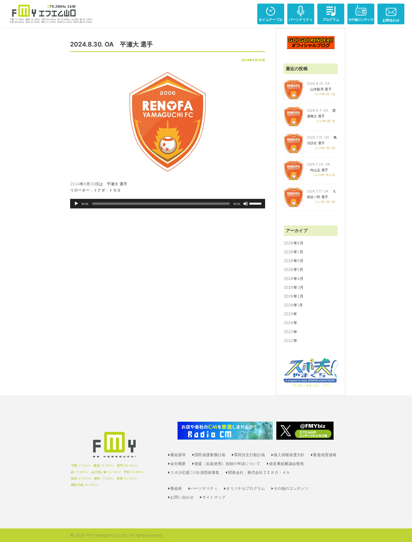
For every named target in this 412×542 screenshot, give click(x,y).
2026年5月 (294, 269)
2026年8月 (294, 243)
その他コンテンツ (361, 19)
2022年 (291, 340)
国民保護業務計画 (210, 454)
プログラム (331, 19)
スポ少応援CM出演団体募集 (194, 472)
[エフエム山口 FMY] (49, 13)
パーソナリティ (301, 19)
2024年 (291, 322)
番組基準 (178, 454)
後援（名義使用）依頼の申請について (227, 463)
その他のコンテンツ (291, 488)
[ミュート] (245, 203)
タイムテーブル (271, 19)
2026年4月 (294, 278)
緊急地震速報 (324, 454)
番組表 (176, 488)
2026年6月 (294, 260)
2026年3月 (294, 287)
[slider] (256, 203)
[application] (167, 203)
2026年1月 (293, 305)
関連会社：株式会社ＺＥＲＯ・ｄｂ (259, 472)
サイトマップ (214, 497)
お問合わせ (391, 20)
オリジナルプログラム (245, 488)
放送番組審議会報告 (286, 463)
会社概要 (178, 463)
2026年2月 (294, 296)
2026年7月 (294, 251)
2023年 (291, 331)
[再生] (76, 203)
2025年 (290, 313)
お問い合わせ (182, 497)
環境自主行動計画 (249, 454)
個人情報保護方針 (289, 454)
